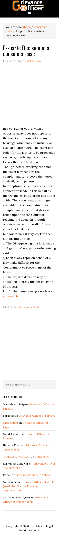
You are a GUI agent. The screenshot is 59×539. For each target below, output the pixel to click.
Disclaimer (37, 526)
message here (12, 296)
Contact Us (42, 456)
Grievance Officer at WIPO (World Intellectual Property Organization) (28, 486)
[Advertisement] (29, 96)
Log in (36, 530)
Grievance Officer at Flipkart (37, 415)
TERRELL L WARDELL (16, 456)
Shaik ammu (10, 422)
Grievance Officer (29, 5)
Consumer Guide (29, 307)
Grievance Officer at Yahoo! (33, 474)
